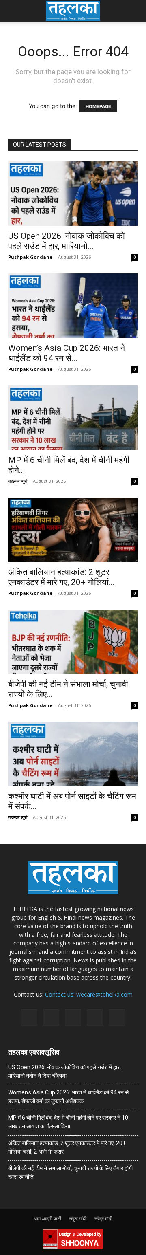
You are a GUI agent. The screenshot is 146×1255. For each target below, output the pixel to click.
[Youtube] (117, 1017)
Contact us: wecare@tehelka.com (89, 994)
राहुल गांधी (78, 1218)
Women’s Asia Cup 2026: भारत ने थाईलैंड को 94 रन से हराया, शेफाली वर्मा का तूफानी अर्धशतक (68, 1096)
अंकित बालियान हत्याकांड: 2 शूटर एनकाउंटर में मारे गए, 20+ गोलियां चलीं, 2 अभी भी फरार (67, 1147)
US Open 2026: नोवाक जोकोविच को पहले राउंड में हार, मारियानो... (66, 241)
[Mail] (51, 1017)
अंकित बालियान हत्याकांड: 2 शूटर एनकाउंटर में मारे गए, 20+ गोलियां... (61, 577)
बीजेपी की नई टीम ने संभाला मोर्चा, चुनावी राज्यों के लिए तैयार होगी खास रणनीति (70, 1172)
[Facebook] (29, 1017)
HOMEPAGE (98, 106)
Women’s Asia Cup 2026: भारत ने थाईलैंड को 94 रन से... (66, 353)
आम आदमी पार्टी (47, 1218)
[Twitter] (95, 1017)
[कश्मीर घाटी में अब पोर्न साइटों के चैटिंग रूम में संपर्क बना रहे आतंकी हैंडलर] (73, 754)
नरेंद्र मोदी (103, 1218)
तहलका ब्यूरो (17, 481)
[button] (14, 11)
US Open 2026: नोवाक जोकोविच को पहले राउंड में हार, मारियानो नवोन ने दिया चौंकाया (64, 1071)
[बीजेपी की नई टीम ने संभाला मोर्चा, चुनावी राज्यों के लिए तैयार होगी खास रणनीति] (73, 642)
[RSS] (73, 1017)
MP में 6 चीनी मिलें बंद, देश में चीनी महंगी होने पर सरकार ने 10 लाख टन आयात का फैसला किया (68, 1122)
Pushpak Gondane (30, 257)
